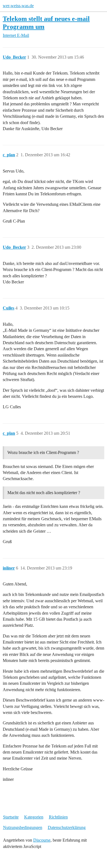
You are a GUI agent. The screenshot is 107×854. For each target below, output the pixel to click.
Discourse (41, 840)
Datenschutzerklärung (67, 827)
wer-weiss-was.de (18, 5)
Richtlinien (58, 817)
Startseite (11, 817)
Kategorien (33, 817)
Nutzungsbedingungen (22, 827)
